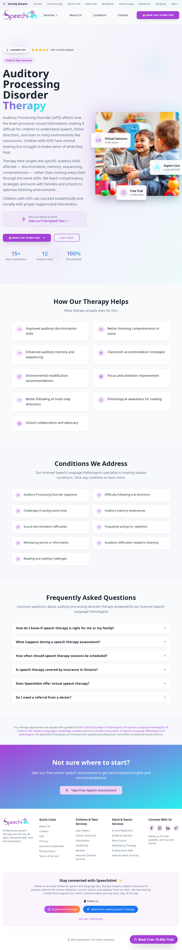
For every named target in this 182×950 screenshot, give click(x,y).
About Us (75, 15)
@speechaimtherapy (64, 909)
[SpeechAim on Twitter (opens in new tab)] (176, 828)
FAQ (41, 836)
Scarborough (55, 4)
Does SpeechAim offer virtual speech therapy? (52, 683)
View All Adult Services (125, 855)
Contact (123, 15)
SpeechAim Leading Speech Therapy (112, 909)
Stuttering (82, 845)
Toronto (37, 4)
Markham (144, 4)
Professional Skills (122, 850)
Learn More (67, 237)
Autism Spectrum (86, 835)
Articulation (83, 840)
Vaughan (161, 4)
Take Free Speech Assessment (93, 790)
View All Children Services (86, 857)
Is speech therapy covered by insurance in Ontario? (57, 669)
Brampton (108, 4)
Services (49, 15)
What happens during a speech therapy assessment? (58, 642)
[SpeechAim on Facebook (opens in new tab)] (151, 828)
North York (74, 4)
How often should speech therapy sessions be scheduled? (61, 656)
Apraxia (80, 850)
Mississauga (126, 4)
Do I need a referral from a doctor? (43, 697)
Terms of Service (49, 856)
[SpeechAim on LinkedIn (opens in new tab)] (168, 828)
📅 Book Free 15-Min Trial (157, 15)
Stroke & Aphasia (122, 835)
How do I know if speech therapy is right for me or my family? (65, 628)
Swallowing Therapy (124, 845)
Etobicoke (91, 4)
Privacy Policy (47, 851)
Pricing (43, 841)
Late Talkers (83, 830)
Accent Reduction (122, 830)
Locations (99, 15)
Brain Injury (119, 840)
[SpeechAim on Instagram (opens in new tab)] (160, 828)
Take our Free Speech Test (47, 221)
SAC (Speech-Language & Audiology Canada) (54, 730)
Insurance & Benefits (51, 846)
